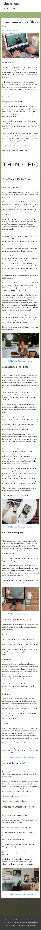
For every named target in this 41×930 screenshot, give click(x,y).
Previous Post (20, 902)
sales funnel (24, 464)
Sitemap (33, 920)
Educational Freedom (11, 6)
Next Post (20, 908)
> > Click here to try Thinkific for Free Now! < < (20, 361)
